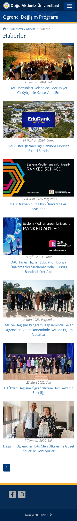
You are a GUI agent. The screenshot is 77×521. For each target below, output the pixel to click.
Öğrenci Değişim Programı (30, 17)
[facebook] (12, 494)
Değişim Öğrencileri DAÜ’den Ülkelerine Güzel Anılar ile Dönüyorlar (38, 448)
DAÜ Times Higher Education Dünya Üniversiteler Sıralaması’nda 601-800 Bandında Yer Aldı (38, 267)
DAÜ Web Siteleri (37, 515)
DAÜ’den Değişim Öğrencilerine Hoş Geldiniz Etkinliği (38, 390)
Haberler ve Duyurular (22, 28)
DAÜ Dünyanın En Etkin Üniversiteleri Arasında (38, 206)
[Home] (4, 28)
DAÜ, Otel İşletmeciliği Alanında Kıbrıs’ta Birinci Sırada (38, 148)
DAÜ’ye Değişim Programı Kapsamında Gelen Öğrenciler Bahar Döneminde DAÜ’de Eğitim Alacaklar (39, 330)
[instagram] (21, 494)
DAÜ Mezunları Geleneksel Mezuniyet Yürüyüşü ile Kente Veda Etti (38, 90)
